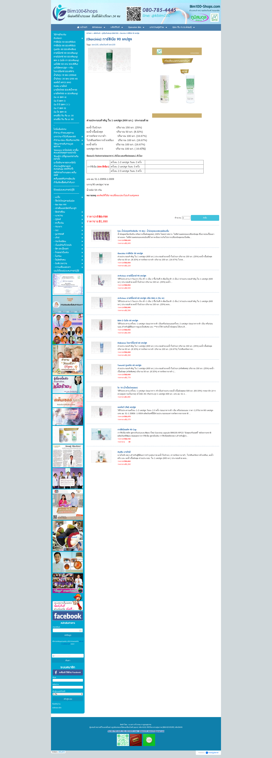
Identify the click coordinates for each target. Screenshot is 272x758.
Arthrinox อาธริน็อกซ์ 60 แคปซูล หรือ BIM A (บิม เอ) (141, 298)
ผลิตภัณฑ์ (97, 33)
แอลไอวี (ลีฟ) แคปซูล (127, 407)
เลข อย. (90, 179)
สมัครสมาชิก (56, 707)
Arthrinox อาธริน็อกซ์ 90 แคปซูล (132, 275)
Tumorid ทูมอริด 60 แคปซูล (129, 365)
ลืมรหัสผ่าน (56, 703)
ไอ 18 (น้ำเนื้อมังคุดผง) (128, 387)
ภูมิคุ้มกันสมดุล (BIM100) (110, 33)
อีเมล (54, 677)
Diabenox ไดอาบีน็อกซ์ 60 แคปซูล (132, 342)
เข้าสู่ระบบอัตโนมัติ (59, 691)
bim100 (95, 44)
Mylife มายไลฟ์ (124, 452)
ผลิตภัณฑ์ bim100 (107, 44)
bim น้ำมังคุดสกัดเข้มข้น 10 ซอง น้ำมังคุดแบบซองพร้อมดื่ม (143, 231)
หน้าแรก (89, 33)
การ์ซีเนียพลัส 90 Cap (127, 429)
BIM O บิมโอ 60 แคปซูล (128, 320)
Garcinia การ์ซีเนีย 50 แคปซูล (130, 253)
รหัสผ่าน (56, 684)
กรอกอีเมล (56, 627)
